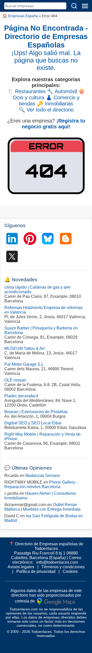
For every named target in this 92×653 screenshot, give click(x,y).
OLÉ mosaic (15, 380)
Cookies (70, 571)
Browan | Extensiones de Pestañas (36, 412)
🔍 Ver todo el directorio (46, 110)
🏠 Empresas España (20, 16)
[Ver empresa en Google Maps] (56, 601)
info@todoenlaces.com (57, 562)
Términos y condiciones (63, 567)
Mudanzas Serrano (42, 475)
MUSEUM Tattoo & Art (24, 348)
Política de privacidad (35, 571)
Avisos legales (21, 567)
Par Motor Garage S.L (24, 364)
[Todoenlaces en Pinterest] (30, 238)
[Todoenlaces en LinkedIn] (12, 238)
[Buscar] (74, 5)
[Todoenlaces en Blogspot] (65, 238)
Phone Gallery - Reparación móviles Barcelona (40, 484)
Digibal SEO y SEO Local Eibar (33, 423)
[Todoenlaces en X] (12, 256)
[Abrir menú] (85, 6)
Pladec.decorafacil (21, 396)
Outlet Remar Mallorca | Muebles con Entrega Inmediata (42, 506)
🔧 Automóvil (62, 91)
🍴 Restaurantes (26, 91)
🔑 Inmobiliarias (55, 103)
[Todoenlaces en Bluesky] (47, 238)
